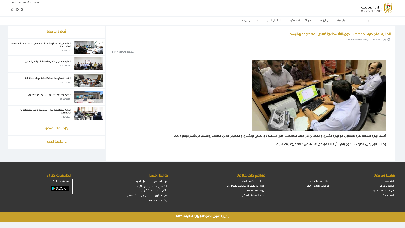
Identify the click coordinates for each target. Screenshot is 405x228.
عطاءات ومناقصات (319, 182)
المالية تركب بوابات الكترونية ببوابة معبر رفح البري (49, 95)
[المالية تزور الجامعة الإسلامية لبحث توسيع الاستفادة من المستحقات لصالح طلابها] (88, 47)
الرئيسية (389, 182)
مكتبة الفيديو (55, 129)
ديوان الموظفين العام (253, 182)
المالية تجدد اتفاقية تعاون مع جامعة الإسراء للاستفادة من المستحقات (45, 111)
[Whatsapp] (12, 10)
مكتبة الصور (55, 142)
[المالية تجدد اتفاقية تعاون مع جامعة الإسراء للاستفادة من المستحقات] (88, 114)
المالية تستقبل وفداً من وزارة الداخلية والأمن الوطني (48, 62)
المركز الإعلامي (386, 186)
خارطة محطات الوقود (383, 191)
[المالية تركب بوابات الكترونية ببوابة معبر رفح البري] (88, 97)
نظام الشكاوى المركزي (253, 195)
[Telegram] (17, 10)
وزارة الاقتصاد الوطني (253, 191)
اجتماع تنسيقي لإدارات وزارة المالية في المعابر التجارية (48, 78)
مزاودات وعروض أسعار (317, 186)
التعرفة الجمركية (61, 182)
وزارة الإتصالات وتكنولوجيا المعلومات (245, 186)
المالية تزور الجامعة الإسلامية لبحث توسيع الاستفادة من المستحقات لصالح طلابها (41, 45)
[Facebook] (22, 10)
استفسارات (388, 195)
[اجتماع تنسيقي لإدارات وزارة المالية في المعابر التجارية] (88, 81)
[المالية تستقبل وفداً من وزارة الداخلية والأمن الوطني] (88, 64)
